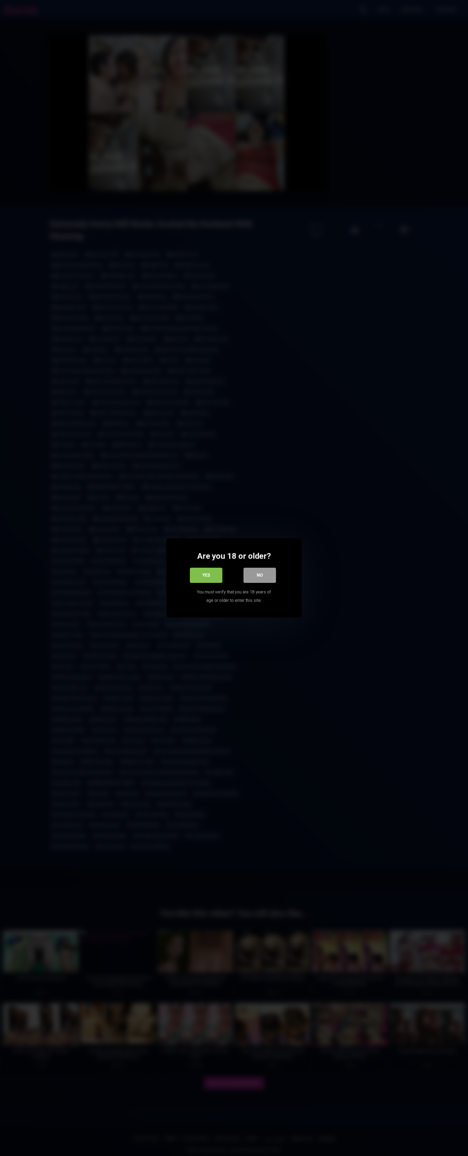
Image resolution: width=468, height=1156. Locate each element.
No (260, 575)
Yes (206, 575)
